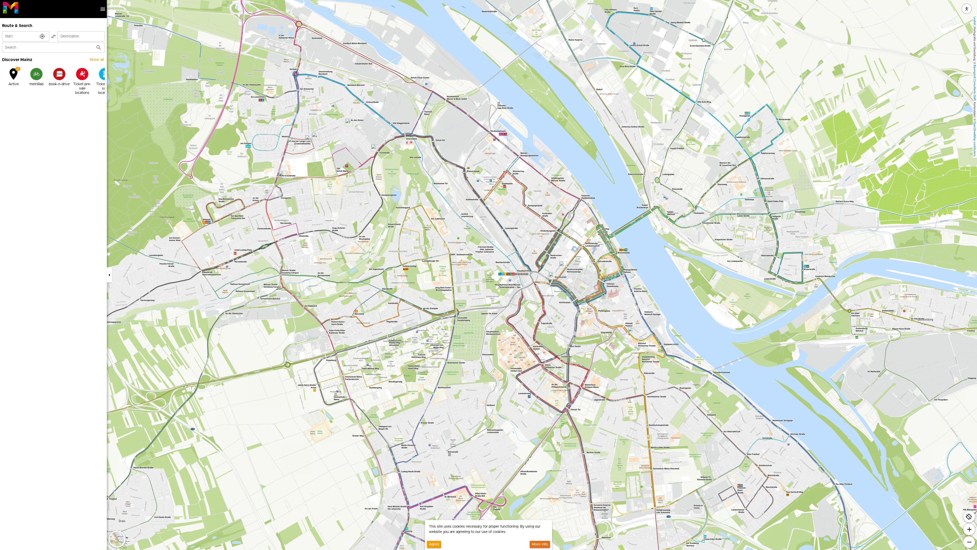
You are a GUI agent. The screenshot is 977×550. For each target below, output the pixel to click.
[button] (282, 174)
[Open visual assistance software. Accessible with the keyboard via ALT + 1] (966, 9)
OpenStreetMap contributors (975, 138)
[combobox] (21, 38)
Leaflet (975, 21)
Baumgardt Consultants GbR (975, 82)
